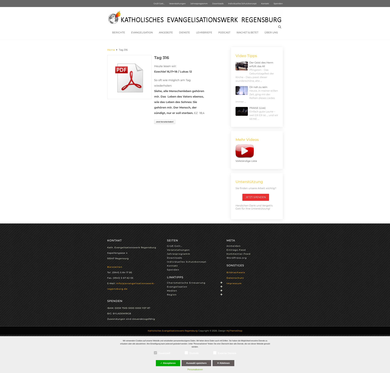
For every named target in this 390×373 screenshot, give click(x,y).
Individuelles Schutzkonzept (242, 3)
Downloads (217, 3)
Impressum (234, 283)
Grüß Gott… (159, 3)
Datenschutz (235, 278)
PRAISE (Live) (257, 107)
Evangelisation (142, 32)
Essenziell (164, 353)
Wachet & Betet (247, 32)
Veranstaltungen (177, 3)
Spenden (278, 3)
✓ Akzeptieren (168, 363)
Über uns (271, 32)
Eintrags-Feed (236, 250)
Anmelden (234, 246)
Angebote (166, 32)
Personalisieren (195, 369)
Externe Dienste (227, 353)
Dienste (184, 32)
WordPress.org (237, 257)
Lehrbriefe (204, 32)
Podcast (224, 32)
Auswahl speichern (196, 363)
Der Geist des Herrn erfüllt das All (261, 64)
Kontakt (265, 3)
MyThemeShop (234, 330)
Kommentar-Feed (239, 254)
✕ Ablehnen (223, 363)
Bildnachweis (236, 272)
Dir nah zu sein (258, 87)
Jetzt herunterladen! (165, 121)
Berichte (118, 32)
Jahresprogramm (199, 3)
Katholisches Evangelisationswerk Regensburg (173, 330)
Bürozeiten (114, 267)
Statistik (194, 353)
